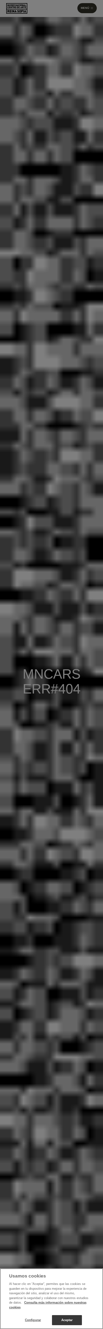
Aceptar (67, 1320)
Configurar (33, 1320)
